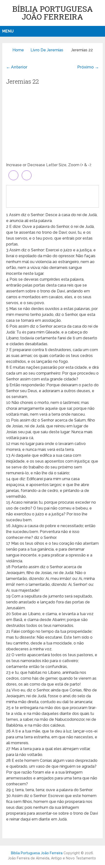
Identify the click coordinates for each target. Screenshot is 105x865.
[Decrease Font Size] (27, 175)
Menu (8, 31)
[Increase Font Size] (13, 175)
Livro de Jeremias (47, 50)
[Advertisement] (52, 125)
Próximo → (88, 67)
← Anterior (16, 67)
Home (18, 50)
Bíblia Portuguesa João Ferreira (52, 12)
